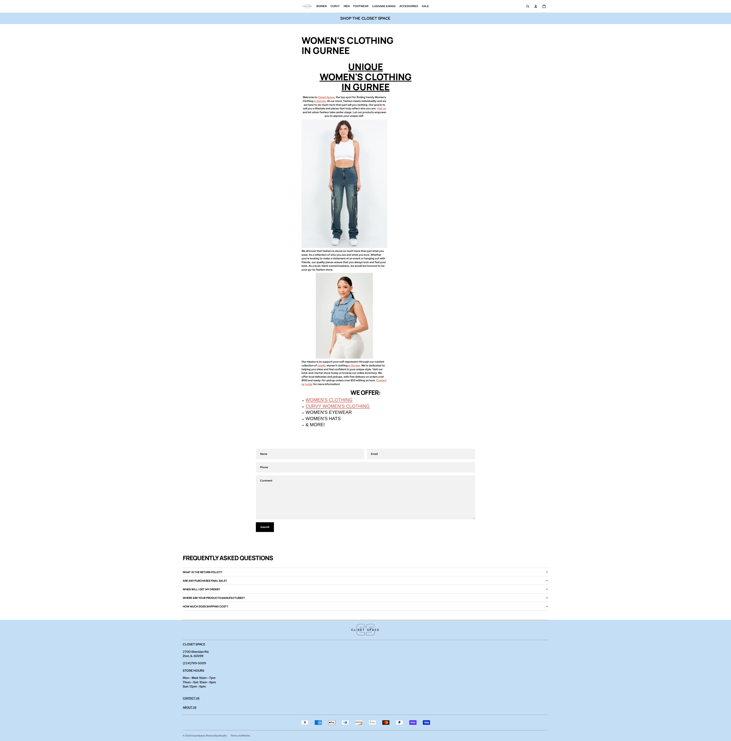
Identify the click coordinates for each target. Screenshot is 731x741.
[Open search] (528, 6)
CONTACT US (191, 698)
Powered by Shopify (216, 735)
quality (322, 365)
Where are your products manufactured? (214, 598)
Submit (264, 527)
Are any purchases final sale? (205, 580)
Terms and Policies (240, 735)
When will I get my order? (201, 589)
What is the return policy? (202, 572)
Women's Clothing (329, 399)
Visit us (381, 108)
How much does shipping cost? (205, 606)
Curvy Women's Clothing (338, 406)
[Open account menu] (535, 6)
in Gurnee (320, 101)
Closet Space (326, 97)
